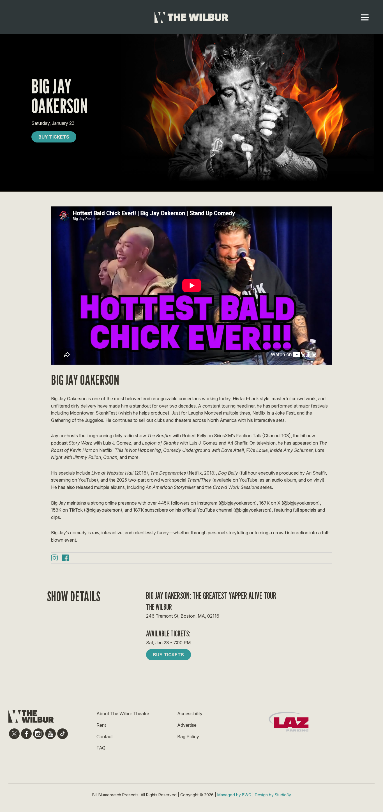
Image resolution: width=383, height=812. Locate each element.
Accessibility (189, 713)
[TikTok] (62, 733)
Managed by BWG (234, 794)
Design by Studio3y (273, 794)
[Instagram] (54, 559)
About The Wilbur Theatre (122, 713)
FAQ (100, 748)
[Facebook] (65, 559)
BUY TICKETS (53, 137)
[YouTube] (50, 733)
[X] (14, 733)
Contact (104, 736)
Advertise (187, 725)
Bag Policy (188, 736)
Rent (101, 725)
